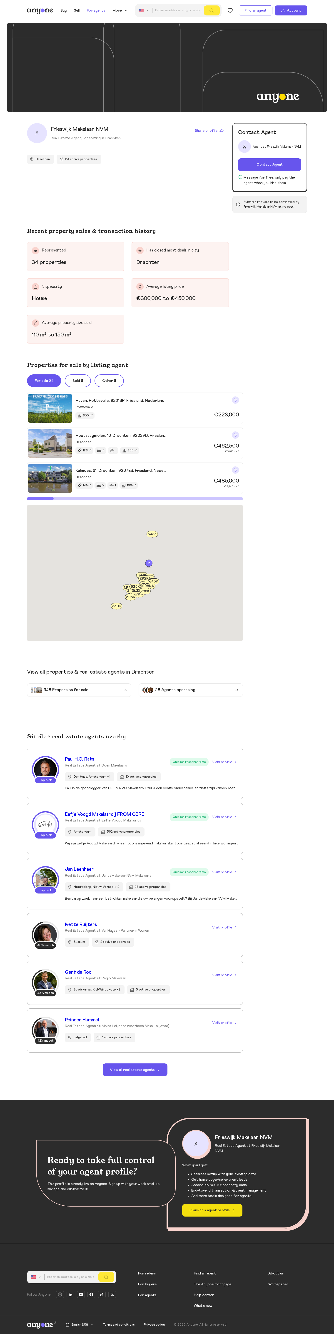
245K (153, 581)
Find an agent (255, 10)
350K (116, 606)
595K (130, 597)
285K (145, 591)
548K (152, 534)
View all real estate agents (132, 1070)
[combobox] (144, 10)
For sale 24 (44, 381)
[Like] (235, 400)
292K (144, 578)
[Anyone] (40, 10)
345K (131, 590)
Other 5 (109, 381)
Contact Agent (270, 164)
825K (135, 587)
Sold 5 (77, 381)
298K (146, 586)
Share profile (206, 130)
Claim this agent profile (209, 1210)
